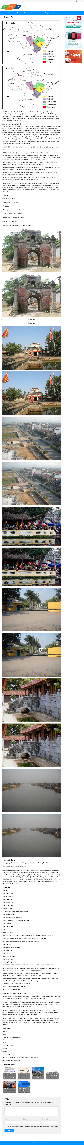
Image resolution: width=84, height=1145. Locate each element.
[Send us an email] (80, 1)
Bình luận (8, 1105)
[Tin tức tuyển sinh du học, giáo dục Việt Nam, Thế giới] (11, 7)
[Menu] (62, 13)
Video (53, 13)
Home (3, 13)
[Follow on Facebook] (78, 1)
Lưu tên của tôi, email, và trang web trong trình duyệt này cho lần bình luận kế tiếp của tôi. (32, 1126)
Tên (6, 1119)
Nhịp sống (41, 13)
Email (25, 1119)
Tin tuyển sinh (27, 13)
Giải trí (8, 13)
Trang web (45, 1119)
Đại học (14, 13)
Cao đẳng (19, 13)
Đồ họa (35, 13)
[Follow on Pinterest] (81, 1)
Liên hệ (58, 13)
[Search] (76, 1)
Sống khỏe (48, 13)
